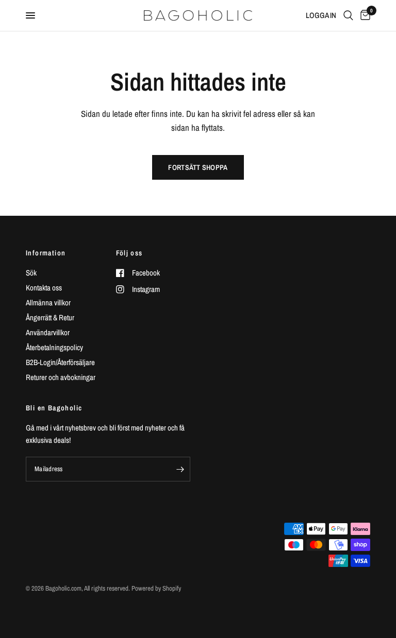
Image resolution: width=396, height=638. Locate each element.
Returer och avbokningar (60, 377)
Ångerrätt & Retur (50, 317)
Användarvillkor (48, 332)
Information (45, 252)
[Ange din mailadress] (180, 469)
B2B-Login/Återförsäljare (60, 362)
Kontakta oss (44, 287)
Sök (31, 272)
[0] (363, 15)
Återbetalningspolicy (54, 347)
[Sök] (348, 15)
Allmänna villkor (48, 302)
